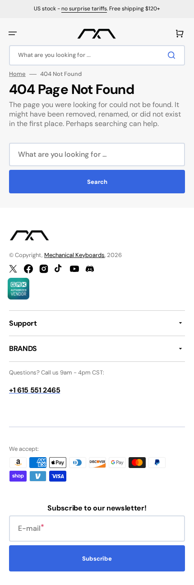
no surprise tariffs (84, 8)
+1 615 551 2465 (34, 390)
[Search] (173, 55)
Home (17, 74)
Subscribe (97, 558)
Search (97, 182)
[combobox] (97, 55)
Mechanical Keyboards (74, 255)
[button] (13, 33)
